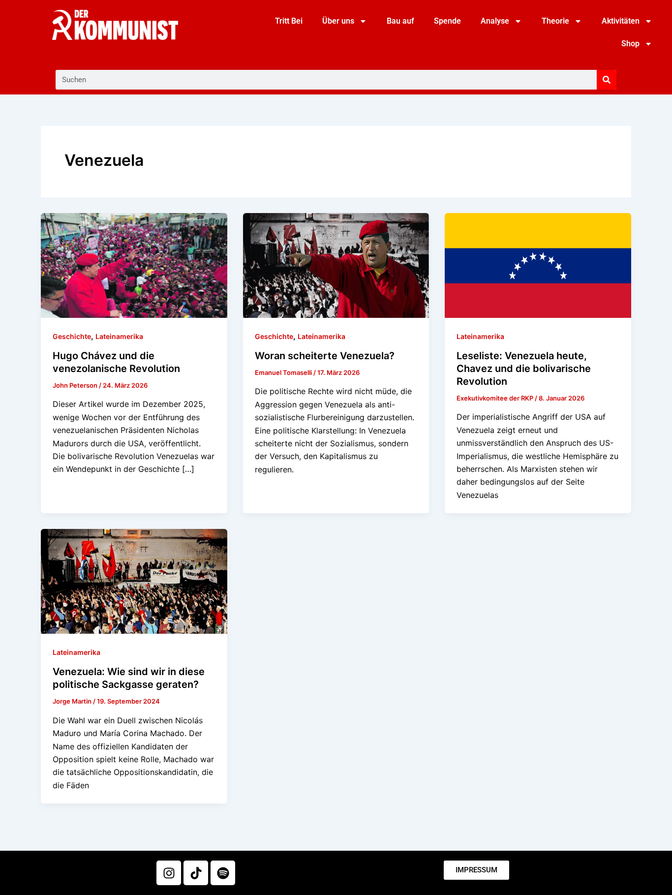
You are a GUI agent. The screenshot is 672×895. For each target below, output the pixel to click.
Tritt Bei (289, 21)
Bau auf (400, 21)
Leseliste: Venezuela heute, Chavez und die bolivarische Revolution (524, 368)
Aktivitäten (621, 21)
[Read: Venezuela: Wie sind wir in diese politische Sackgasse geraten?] (134, 581)
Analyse (495, 21)
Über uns (338, 21)
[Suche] (606, 80)
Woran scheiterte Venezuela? (325, 356)
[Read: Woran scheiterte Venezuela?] (336, 265)
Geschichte (72, 336)
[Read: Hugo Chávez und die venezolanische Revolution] (134, 265)
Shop (630, 43)
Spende (447, 21)
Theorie (555, 21)
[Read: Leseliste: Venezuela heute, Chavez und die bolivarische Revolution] (538, 265)
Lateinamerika (119, 336)
